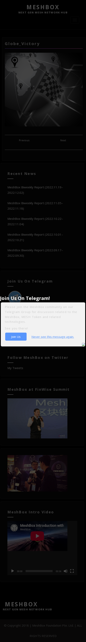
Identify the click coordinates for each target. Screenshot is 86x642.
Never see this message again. (52, 337)
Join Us (16, 337)
